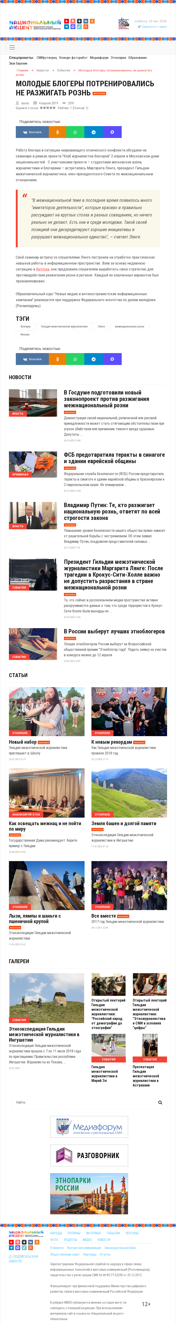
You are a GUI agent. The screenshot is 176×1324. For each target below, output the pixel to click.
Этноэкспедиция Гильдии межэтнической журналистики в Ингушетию (44, 1034)
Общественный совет (65, 1254)
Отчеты (105, 1254)
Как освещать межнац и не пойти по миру (45, 826)
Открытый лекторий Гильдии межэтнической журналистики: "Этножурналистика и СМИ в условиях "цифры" (150, 1014)
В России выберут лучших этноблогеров (114, 631)
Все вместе (103, 916)
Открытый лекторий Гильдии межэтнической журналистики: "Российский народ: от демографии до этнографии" (108, 1014)
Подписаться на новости (23, 1259)
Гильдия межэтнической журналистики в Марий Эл (104, 1074)
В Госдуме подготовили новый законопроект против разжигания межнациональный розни (106, 398)
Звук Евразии (18, 63)
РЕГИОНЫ (74, 1233)
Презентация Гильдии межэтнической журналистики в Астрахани (146, 1076)
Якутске (42, 269)
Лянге (101, 326)
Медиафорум (99, 58)
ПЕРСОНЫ (132, 1233)
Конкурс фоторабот (73, 58)
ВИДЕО (87, 1240)
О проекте (57, 1248)
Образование (137, 58)
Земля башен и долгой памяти (123, 823)
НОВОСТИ (104, 1240)
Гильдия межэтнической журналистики (64, 326)
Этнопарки (118, 58)
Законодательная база (120, 1248)
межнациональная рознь (129, 326)
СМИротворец (47, 58)
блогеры (26, 326)
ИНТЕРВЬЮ (93, 1233)
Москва (25, 334)
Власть (17, 413)
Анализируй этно (26, 814)
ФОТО (54, 1240)
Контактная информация (84, 1248)
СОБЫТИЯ (113, 1233)
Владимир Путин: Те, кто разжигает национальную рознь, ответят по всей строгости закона (112, 511)
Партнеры (89, 1254)
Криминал (20, 474)
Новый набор (23, 742)
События (19, 587)
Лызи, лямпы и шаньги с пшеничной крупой (35, 918)
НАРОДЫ (56, 1233)
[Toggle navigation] (12, 47)
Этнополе (20, 733)
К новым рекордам (111, 742)
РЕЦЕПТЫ (70, 1240)
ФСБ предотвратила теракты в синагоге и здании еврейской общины (114, 457)
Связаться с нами (153, 26)
